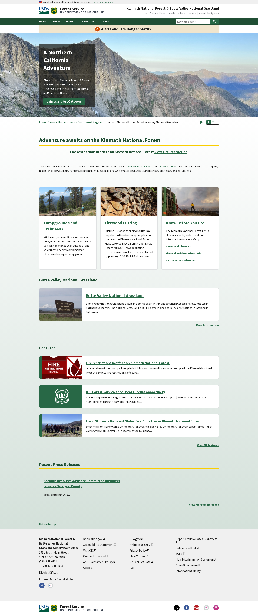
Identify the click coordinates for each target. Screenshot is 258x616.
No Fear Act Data (139, 562)
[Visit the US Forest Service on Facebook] (186, 608)
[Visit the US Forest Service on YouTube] (196, 608)
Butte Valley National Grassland (115, 295)
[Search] (214, 21)
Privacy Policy (138, 550)
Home (42, 21)
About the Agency (209, 13)
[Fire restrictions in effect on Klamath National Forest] (62, 367)
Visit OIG (88, 550)
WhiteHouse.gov (139, 545)
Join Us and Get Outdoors (64, 101)
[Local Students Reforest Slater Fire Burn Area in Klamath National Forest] (62, 425)
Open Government (187, 565)
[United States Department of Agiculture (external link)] (45, 10)
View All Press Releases (204, 504)
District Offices (48, 572)
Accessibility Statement (98, 545)
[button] (201, 122)
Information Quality (188, 571)
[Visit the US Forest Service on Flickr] (206, 608)
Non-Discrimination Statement (195, 559)
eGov (179, 554)
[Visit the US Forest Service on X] (177, 608)
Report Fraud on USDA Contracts (196, 539)
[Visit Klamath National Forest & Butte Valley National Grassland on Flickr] (50, 585)
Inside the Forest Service (182, 13)
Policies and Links (187, 548)
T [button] (208, 122)
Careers (88, 568)
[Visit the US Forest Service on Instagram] (216, 608)
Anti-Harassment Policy (98, 562)
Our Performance (94, 556)
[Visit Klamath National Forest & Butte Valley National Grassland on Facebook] (42, 585)
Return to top (47, 524)
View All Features (208, 445)
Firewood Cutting (121, 222)
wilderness (133, 166)
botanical (147, 166)
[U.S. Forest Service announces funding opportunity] (62, 396)
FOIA (132, 568)
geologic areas (167, 166)
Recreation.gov (92, 539)
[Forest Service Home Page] (54, 10)
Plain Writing (137, 556)
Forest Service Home (153, 13)
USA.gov (134, 539)
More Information (207, 325)
